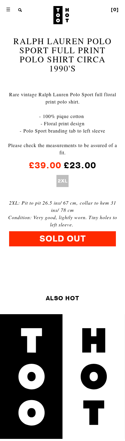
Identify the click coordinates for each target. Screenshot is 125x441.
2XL (63, 181)
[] (115, 9)
